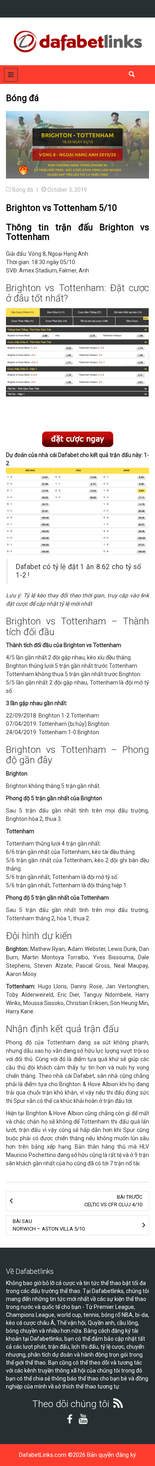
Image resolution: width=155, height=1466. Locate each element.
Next (139, 361)
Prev (16, 361)
